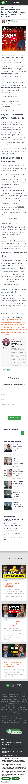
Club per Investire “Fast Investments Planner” (12, 747)
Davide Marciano (16, 339)
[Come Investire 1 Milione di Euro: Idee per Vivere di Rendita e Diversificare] (8, 494)
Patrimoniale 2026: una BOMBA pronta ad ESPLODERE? (12, 585)
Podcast (6, 580)
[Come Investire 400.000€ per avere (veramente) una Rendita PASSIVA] (14, 610)
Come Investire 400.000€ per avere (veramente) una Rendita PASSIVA (13, 624)
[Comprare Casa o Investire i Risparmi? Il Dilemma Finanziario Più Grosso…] (8, 473)
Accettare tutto (6, 778)
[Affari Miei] (11, 2)
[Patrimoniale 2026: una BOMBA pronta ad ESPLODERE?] (14, 571)
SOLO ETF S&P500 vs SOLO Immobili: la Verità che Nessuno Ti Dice (13, 664)
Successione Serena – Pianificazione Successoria (12, 752)
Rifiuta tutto (15, 778)
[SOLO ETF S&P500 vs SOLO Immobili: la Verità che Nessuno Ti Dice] (14, 650)
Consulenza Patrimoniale (9, 755)
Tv (8, 369)
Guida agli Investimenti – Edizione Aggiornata (11, 743)
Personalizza (5, 781)
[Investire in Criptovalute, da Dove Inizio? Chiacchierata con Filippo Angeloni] (8, 461)
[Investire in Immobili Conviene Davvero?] (8, 484)
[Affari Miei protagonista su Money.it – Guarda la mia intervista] (8, 505)
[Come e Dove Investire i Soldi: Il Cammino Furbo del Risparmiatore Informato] (8, 447)
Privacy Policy (4, 775)
